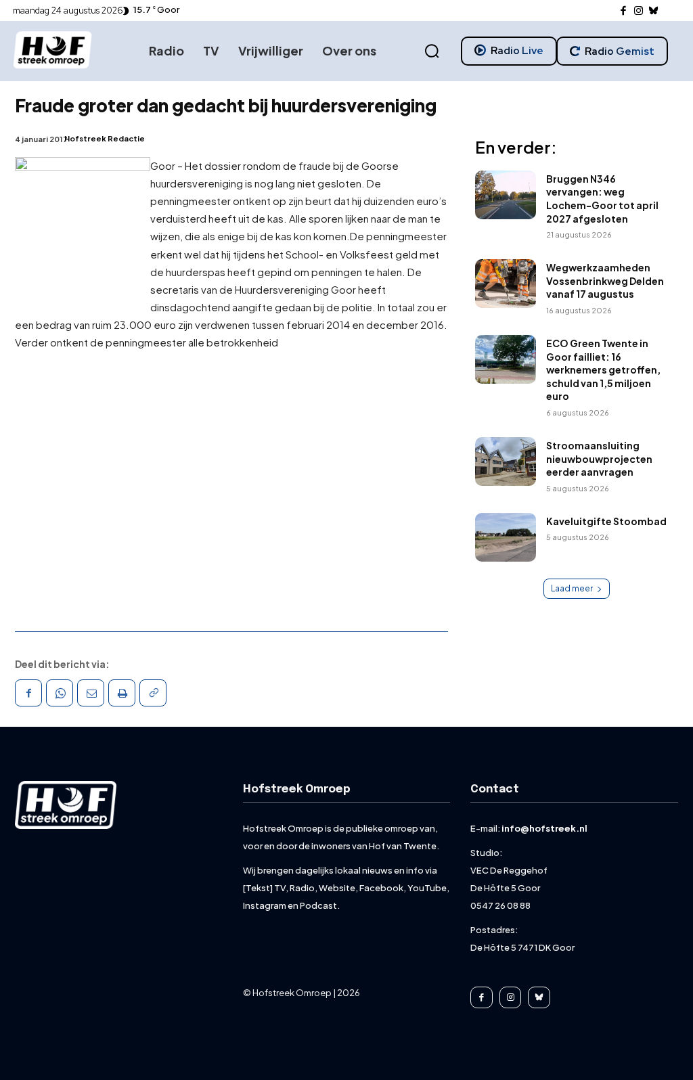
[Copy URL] (152, 692)
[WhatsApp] (59, 692)
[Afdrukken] (121, 692)
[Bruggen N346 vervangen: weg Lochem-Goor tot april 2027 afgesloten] (505, 195)
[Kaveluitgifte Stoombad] (505, 537)
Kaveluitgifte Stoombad (606, 521)
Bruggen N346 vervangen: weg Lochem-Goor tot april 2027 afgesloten (602, 199)
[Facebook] (623, 11)
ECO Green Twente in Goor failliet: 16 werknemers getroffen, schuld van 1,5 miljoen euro (603, 369)
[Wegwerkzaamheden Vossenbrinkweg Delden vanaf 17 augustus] (505, 283)
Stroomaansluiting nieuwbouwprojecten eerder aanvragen (599, 458)
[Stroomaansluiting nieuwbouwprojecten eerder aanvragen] (505, 461)
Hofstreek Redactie (104, 138)
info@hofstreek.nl (544, 828)
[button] (431, 51)
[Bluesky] (654, 11)
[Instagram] (638, 11)
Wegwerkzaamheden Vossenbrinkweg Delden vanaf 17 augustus (605, 280)
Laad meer (572, 588)
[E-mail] (90, 692)
